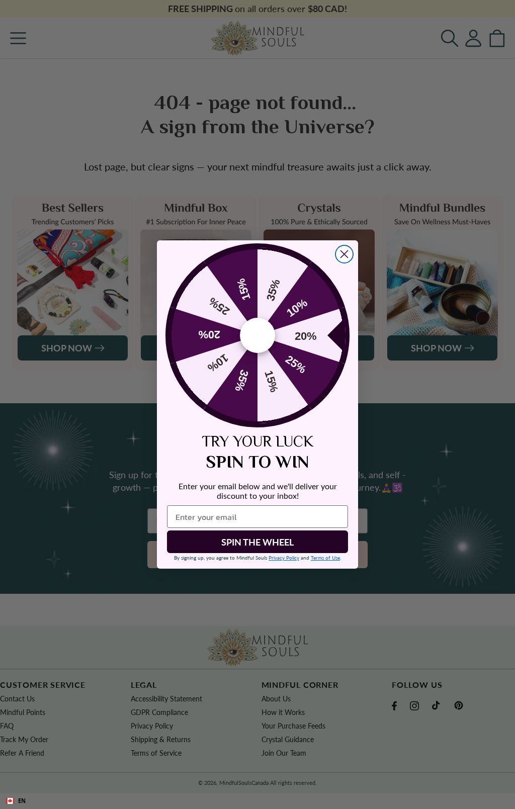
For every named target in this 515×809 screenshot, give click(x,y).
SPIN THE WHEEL (257, 542)
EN (22, 800)
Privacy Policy (284, 558)
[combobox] (257, 801)
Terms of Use (325, 558)
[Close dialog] (344, 254)
